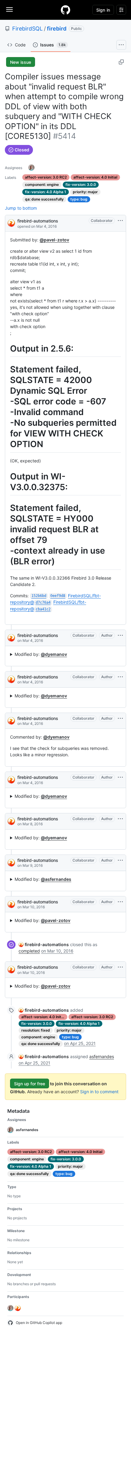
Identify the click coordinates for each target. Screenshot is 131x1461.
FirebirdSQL (27, 28)
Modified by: (41, 654)
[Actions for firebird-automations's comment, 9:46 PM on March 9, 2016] (120, 860)
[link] (44, 944)
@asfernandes (56, 879)
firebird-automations (37, 220)
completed (29, 950)
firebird (56, 28)
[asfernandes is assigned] (31, 168)
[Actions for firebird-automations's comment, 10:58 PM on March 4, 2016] (120, 677)
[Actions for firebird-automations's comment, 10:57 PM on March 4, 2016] (120, 635)
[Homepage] (65, 10)
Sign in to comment (99, 1091)
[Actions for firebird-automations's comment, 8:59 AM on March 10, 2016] (120, 902)
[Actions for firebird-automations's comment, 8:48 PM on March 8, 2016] (120, 819)
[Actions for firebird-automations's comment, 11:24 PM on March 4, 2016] (120, 718)
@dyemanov (54, 654)
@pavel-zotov (54, 239)
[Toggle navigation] (9, 9)
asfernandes (101, 1056)
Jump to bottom (21, 208)
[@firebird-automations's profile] (11, 222)
